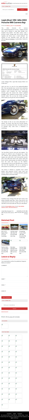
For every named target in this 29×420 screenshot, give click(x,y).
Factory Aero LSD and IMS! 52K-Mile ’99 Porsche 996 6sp (4, 250)
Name (3, 279)
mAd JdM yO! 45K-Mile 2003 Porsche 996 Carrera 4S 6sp (21, 212)
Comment (4, 265)
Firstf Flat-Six (14, 415)
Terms (26, 415)
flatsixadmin (18, 25)
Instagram (19, 413)
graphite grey (4, 207)
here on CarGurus (10, 39)
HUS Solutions (9, 416)
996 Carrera (9, 206)
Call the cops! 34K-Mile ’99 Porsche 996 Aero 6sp (13, 234)
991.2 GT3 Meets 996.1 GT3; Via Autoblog (4, 234)
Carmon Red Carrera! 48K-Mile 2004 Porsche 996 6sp (22, 250)
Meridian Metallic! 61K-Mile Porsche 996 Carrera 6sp (13, 250)
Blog (13, 206)
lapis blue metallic (13, 207)
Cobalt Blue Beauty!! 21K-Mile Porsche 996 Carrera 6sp (7, 212)
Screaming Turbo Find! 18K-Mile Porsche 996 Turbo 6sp (22, 234)
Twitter (14, 413)
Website (3, 291)
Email (3, 285)
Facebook (9, 413)
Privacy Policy (21, 415)
